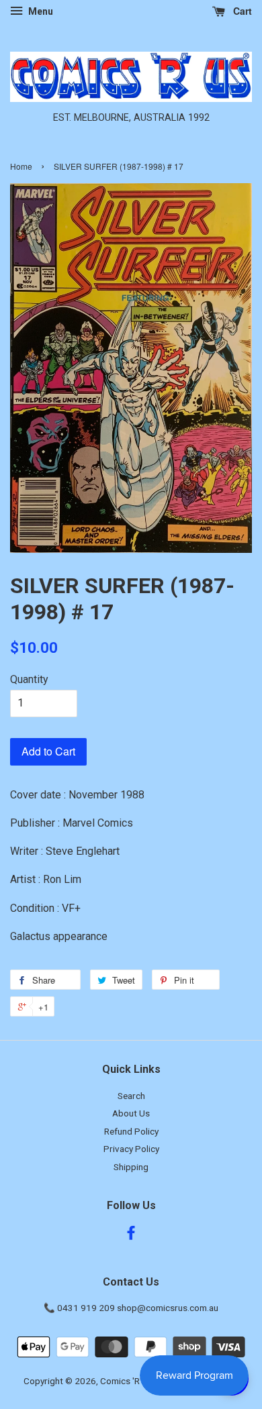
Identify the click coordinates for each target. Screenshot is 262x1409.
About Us (131, 1113)
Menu (39, 11)
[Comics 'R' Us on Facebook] (131, 1235)
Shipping (131, 1166)
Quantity (29, 679)
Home (21, 166)
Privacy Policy (131, 1148)
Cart (241, 10)
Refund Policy (131, 1131)
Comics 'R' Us (127, 1380)
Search (131, 1095)
